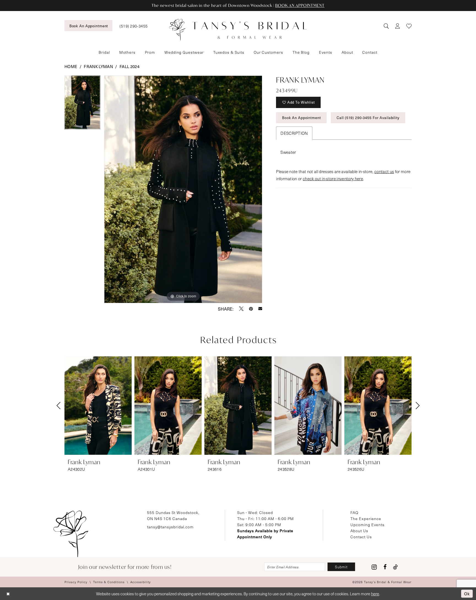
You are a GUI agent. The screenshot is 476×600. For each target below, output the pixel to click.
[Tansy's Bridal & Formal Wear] (238, 30)
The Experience (365, 518)
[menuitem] (88, 25)
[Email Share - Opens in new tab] (260, 309)
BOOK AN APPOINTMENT (299, 5)
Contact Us (361, 536)
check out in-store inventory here (333, 178)
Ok (467, 593)
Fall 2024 (129, 66)
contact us (384, 171)
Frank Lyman (98, 66)
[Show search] (386, 26)
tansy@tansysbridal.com (170, 526)
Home (70, 66)
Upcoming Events (367, 524)
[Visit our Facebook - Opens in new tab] (384, 567)
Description (294, 133)
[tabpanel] (82, 104)
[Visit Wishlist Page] (409, 26)
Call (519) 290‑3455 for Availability (368, 117)
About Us (359, 530)
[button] (397, 26)
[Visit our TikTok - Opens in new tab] (395, 567)
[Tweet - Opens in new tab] (241, 308)
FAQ (354, 512)
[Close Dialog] (8, 594)
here (375, 593)
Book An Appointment (301, 117)
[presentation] (98, 405)
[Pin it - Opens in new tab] (251, 308)
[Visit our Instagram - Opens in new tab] (374, 567)
